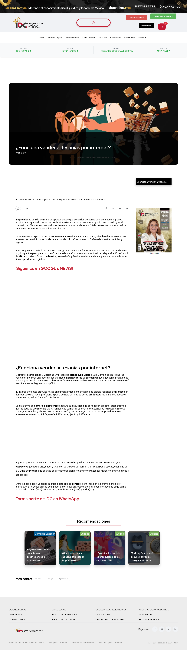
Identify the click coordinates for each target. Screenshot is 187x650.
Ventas (38, 579)
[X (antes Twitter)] (168, 629)
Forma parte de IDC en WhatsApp (47, 498)
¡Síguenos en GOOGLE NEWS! (44, 268)
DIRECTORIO (15, 614)
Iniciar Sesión (136, 17)
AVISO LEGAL (59, 609)
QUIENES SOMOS (17, 609)
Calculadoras (89, 37)
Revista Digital (55, 37)
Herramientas (72, 37)
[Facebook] (155, 629)
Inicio (42, 37)
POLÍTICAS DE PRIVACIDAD (65, 614)
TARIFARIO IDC (146, 614)
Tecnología (50, 579)
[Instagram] (161, 629)
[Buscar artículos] (93, 23)
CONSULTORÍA (103, 614)
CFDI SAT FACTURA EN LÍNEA (110, 619)
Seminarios (145, 25)
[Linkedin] (175, 629)
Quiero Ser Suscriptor (163, 16)
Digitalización (63, 579)
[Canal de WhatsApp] (170, 6)
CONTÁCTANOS (17, 619)
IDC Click (103, 37)
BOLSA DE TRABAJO (149, 619)
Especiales (115, 37)
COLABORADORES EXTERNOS (111, 609)
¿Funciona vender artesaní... (152, 181)
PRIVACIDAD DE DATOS (63, 619)
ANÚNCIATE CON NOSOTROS (154, 609)
